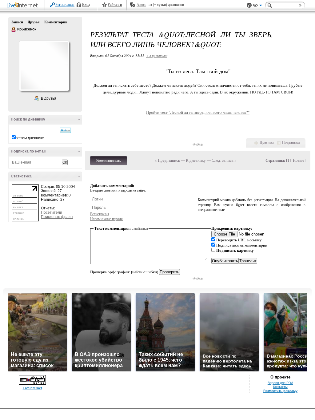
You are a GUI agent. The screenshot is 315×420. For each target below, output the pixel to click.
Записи (17, 22)
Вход (86, 4)
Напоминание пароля (106, 219)
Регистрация (64, 4)
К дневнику (196, 160)
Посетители (51, 212)
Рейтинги (115, 4)
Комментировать (108, 160)
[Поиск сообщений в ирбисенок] (65, 130)
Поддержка (249, 5)
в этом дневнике (30, 138)
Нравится (267, 142)
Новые (298, 160)
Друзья (34, 22)
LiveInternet (23, 5)
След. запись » (224, 160)
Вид (257, 6)
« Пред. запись (167, 160)
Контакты (280, 387)
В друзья (48, 98)
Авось (141, 4)
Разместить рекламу (280, 391)
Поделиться (291, 142)
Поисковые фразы (57, 217)
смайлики (140, 228)
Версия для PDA (280, 383)
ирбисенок (13, 29)
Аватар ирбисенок (44, 66)
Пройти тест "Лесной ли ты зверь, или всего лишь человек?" (197, 112)
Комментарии (55, 22)
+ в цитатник (156, 55)
